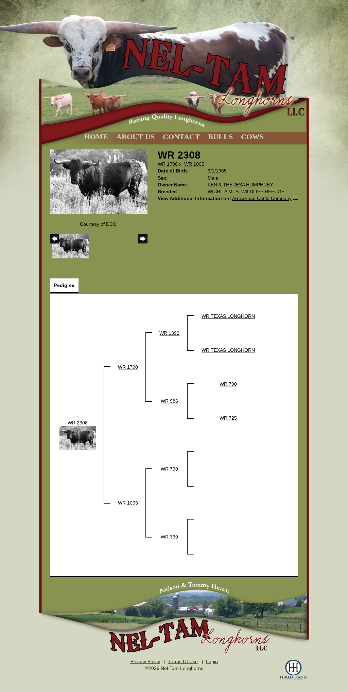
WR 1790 (168, 164)
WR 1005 (194, 164)
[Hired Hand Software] (293, 670)
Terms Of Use (183, 661)
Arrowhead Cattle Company (262, 198)
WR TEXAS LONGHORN (228, 316)
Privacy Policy (145, 661)
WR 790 (228, 384)
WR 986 (169, 401)
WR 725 (228, 418)
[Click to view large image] (98, 181)
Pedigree (64, 285)
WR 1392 (169, 333)
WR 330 (169, 537)
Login (212, 661)
